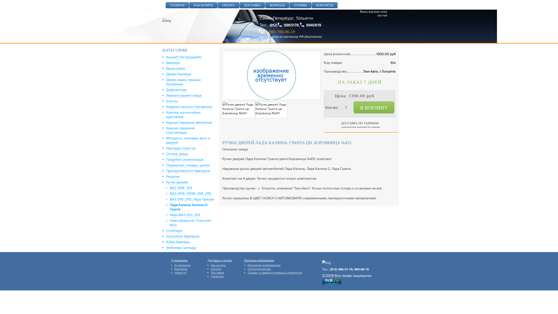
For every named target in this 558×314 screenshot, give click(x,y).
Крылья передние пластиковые (180, 130)
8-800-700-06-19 (280, 31)
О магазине (182, 265)
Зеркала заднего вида (183, 95)
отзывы (300, 5)
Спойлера (174, 231)
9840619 (313, 25)
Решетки (173, 176)
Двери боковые (178, 74)
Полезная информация (264, 265)
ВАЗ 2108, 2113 (181, 188)
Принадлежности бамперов (188, 171)
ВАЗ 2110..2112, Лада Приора (192, 199)
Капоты (172, 101)
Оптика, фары (177, 154)
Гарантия (217, 276)
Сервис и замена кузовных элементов (275, 273)
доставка (252, 5)
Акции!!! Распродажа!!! (183, 57)
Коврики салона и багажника (189, 107)
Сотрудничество (259, 269)
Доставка (217, 273)
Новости (180, 273)
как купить (203, 5)
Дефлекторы (176, 90)
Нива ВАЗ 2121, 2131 (185, 215)
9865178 (291, 25)
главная (177, 5)
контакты (324, 5)
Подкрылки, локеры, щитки (187, 165)
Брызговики (175, 68)
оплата (228, 5)
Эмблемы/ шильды (181, 248)
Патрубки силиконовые (184, 159)
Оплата (216, 269)
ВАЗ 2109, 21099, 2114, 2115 (190, 193)
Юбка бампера (177, 242)
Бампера (173, 63)
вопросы (277, 5)
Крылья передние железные (189, 122)
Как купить (218, 265)
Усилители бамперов (182, 236)
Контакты (180, 269)
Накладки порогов (181, 148)
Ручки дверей (177, 182)
